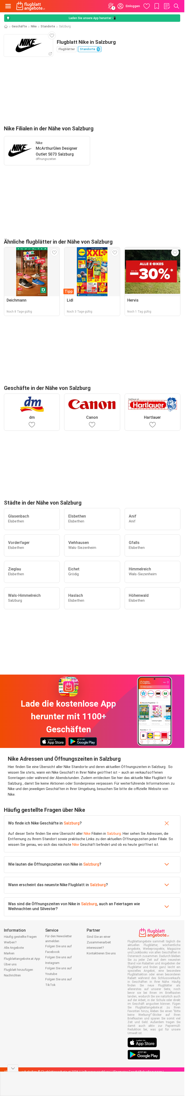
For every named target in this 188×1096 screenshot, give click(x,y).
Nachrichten (12, 975)
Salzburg (72, 823)
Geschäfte (19, 26)
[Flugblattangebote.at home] (30, 6)
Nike (34, 26)
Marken (9, 953)
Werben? (10, 942)
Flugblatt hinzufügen (18, 970)
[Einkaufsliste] (167, 6)
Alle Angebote (14, 947)
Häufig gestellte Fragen (20, 936)
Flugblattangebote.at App (22, 958)
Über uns (10, 964)
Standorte (48, 26)
